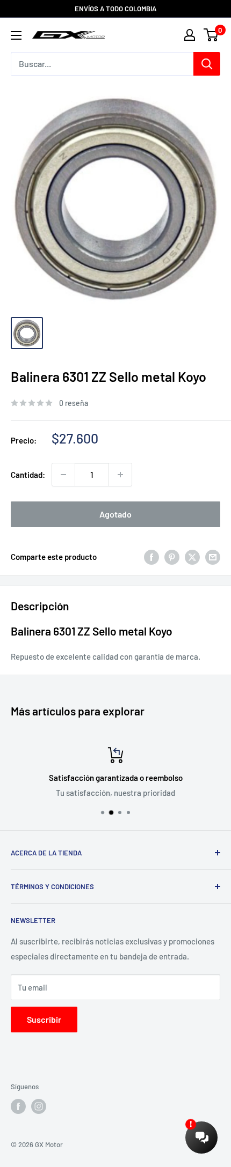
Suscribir (44, 1019)
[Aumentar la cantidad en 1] (120, 474)
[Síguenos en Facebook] (18, 1106)
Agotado (115, 514)
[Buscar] (206, 64)
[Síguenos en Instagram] (38, 1106)
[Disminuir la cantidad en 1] (63, 474)
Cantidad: (28, 474)
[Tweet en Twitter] (192, 557)
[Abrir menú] (16, 35)
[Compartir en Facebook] (151, 557)
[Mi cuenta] (189, 35)
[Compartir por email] (212, 557)
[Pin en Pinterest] (171, 557)
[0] (211, 34)
